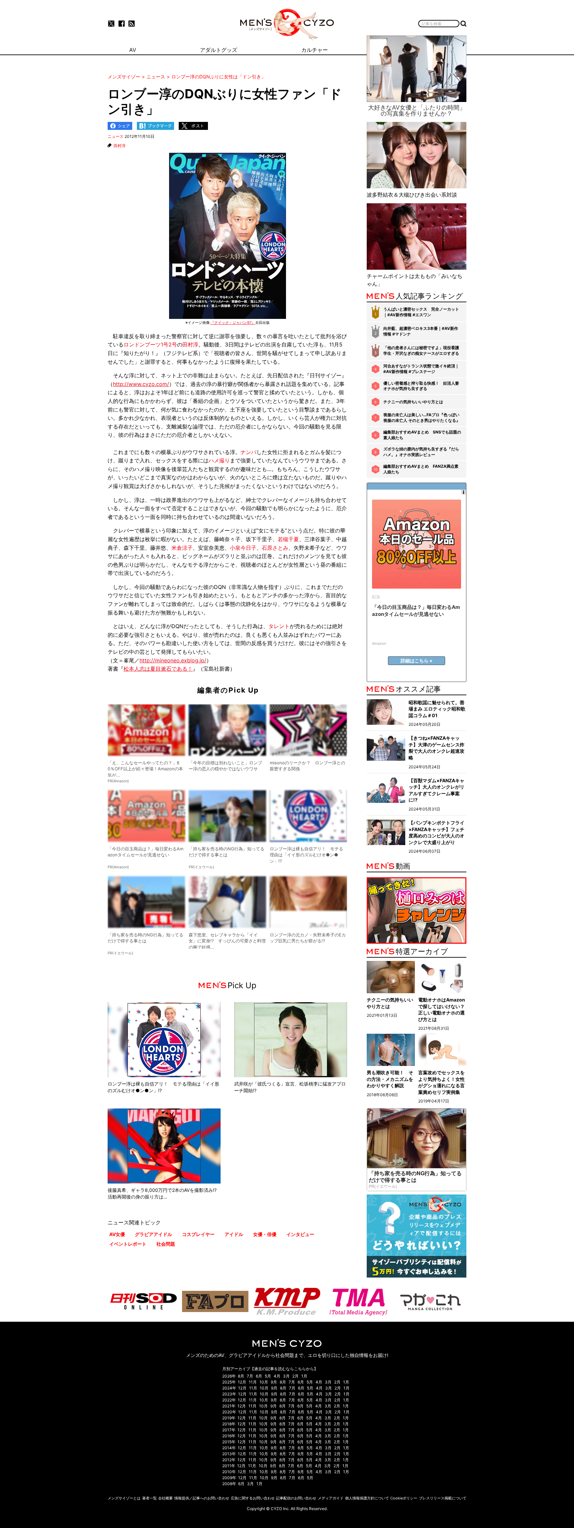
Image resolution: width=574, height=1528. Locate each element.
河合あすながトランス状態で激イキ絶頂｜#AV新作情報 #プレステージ (421, 368)
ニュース (116, 136)
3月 (286, 1376)
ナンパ (248, 452)
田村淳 (120, 146)
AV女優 (117, 1234)
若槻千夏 (288, 539)
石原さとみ (275, 547)
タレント (279, 626)
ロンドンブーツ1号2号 (150, 344)
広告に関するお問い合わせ (253, 1498)
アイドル (234, 1234)
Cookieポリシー (403, 1498)
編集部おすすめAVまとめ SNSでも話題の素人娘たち (422, 435)
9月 (274, 1382)
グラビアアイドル (153, 1234)
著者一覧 (149, 1498)
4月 (277, 1376)
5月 (268, 1376)
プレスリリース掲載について (442, 1498)
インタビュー (300, 1234)
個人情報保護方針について (367, 1498)
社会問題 (165, 1244)
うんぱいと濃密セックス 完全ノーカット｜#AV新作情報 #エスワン (421, 312)
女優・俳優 (264, 1234)
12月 (242, 1382)
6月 (259, 1376)
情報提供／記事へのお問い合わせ (201, 1498)
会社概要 (165, 1498)
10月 (263, 1382)
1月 (304, 1376)
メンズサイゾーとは (124, 1498)
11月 (253, 1382)
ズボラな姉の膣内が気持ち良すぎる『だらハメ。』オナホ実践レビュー (421, 451)
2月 (295, 1376)
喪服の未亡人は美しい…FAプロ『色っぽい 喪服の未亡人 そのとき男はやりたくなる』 (421, 417)
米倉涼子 (182, 547)
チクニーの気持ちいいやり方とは (413, 401)
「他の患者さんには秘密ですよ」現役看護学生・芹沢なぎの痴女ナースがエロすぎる (421, 350)
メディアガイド (330, 1498)
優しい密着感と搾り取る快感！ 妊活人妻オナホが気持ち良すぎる (421, 386)
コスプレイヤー (198, 1234)
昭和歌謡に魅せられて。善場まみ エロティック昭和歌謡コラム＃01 (437, 709)
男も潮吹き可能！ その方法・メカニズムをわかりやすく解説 (390, 1079)
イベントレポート (127, 1244)
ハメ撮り (219, 460)
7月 (250, 1376)
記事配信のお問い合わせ (296, 1498)
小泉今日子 (243, 547)
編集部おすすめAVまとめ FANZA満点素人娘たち (420, 469)
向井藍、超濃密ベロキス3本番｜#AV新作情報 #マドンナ (420, 331)
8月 (241, 1376)
